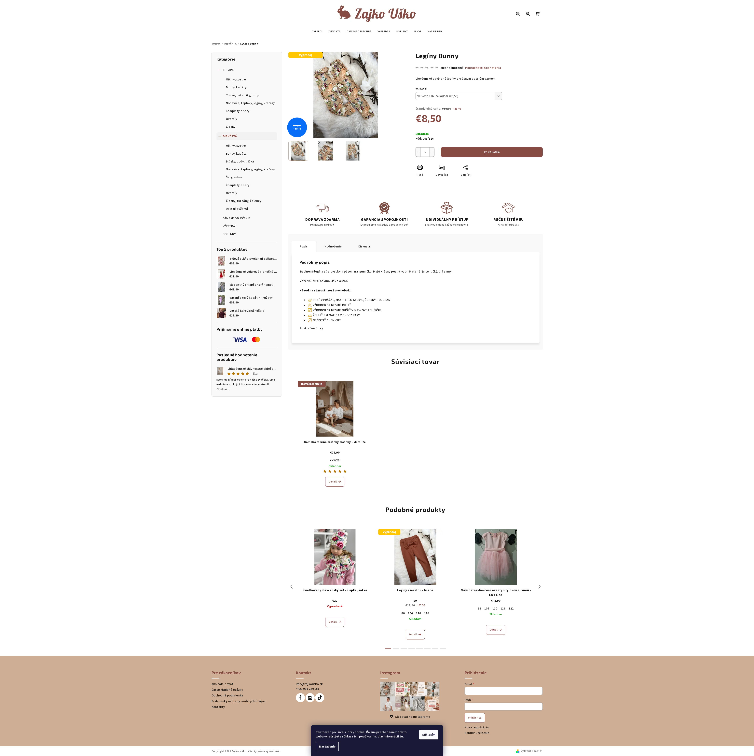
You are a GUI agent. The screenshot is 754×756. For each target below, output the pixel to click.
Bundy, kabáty (236, 87)
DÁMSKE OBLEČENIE (236, 218)
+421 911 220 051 (308, 689)
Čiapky (231, 127)
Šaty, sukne (234, 177)
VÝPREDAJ (230, 226)
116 (426, 613)
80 (403, 613)
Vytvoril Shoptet (531, 751)
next (539, 586)
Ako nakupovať (222, 684)
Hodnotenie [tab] (333, 246)
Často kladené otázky (227, 690)
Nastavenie (327, 746)
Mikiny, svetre (236, 79)
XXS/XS (335, 460)
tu (401, 736)
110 (418, 613)
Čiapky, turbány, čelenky (244, 201)
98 (479, 608)
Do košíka (494, 152)
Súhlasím (428, 735)
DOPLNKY (229, 234)
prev (291, 586)
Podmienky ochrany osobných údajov (239, 701)
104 (410, 613)
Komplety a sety (238, 111)
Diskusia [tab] (364, 246)
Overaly (231, 119)
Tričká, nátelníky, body (242, 95)
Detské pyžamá (237, 209)
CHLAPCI (229, 70)
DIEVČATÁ (230, 136)
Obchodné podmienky (227, 695)
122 (511, 608)
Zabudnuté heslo (477, 733)
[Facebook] (300, 697)
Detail (333, 482)
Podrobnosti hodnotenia (483, 68)
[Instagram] (310, 697)
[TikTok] (319, 697)
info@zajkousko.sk (309, 684)
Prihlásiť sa (475, 718)
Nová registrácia (477, 727)
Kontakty (218, 707)
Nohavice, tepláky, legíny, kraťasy (250, 103)
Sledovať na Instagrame (412, 717)
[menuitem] (317, 31)
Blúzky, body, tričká (240, 161)
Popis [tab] (303, 246)
